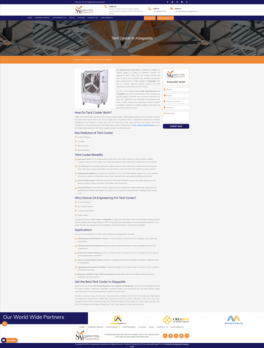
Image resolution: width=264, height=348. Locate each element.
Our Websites (177, 327)
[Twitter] (171, 2)
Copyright (78, 344)
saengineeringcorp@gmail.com (187, 11)
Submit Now (176, 126)
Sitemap (142, 327)
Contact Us (162, 327)
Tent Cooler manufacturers (144, 125)
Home (77, 60)
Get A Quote (149, 18)
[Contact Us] (4, 324)
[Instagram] (185, 2)
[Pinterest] (176, 2)
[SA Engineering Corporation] (84, 10)
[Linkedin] (181, 2)
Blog (151, 327)
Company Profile (95, 327)
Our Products (113, 327)
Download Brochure (165, 18)
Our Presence (86, 60)
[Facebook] (166, 2)
